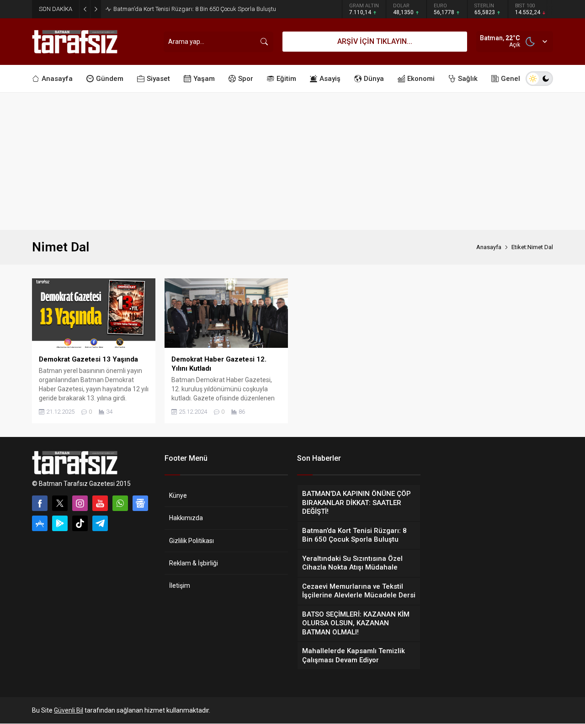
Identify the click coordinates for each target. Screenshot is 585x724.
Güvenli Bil (68, 710)
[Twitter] (60, 503)
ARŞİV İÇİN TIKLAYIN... (374, 41)
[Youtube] (100, 503)
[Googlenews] (140, 503)
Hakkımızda (186, 518)
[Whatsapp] (120, 503)
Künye (178, 495)
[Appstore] (40, 523)
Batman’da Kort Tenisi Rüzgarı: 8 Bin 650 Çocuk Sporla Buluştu (194, 8)
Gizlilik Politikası (191, 540)
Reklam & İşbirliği (193, 563)
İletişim (179, 585)
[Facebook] (40, 503)
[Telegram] (100, 523)
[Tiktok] (80, 523)
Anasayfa (488, 247)
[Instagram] (80, 503)
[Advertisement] (292, 161)
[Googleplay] (60, 523)
